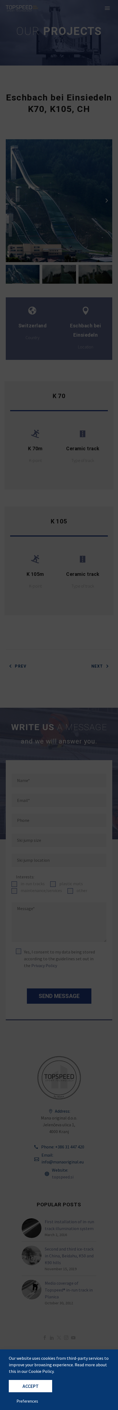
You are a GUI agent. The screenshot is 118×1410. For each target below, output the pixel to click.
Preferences (27, 1401)
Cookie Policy (41, 1371)
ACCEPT (31, 1386)
